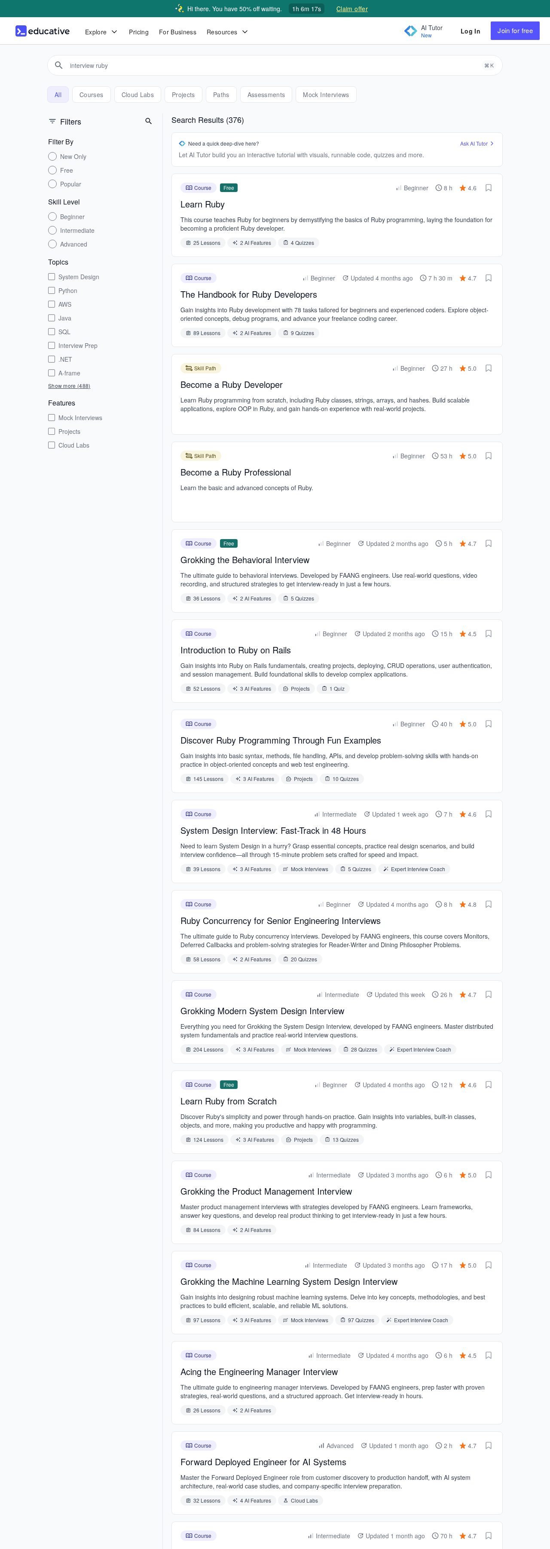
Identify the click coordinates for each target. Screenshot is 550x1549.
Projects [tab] (183, 94)
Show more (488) (69, 385)
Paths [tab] (221, 94)
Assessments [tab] (266, 94)
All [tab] (58, 94)
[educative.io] (42, 31)
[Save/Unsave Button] (488, 188)
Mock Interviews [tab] (326, 94)
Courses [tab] (91, 94)
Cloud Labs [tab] (138, 94)
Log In (470, 31)
